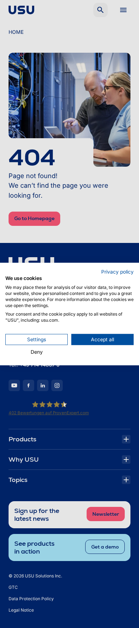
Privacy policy (117, 271)
